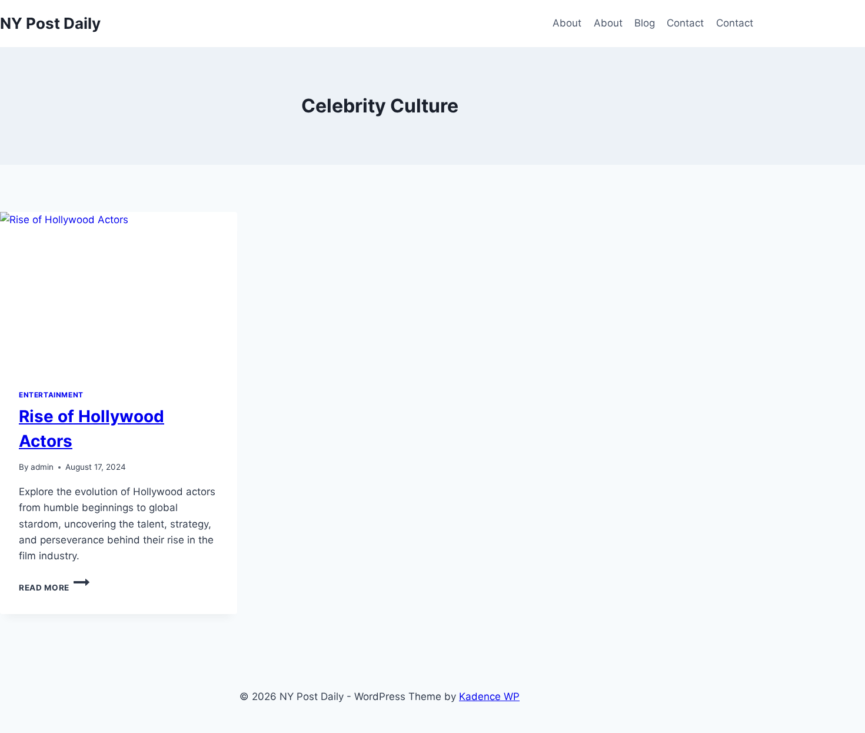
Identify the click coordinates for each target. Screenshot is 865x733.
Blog (644, 23)
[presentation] (118, 291)
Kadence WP (489, 696)
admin (42, 467)
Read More (54, 587)
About (567, 23)
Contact (685, 23)
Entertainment (51, 394)
